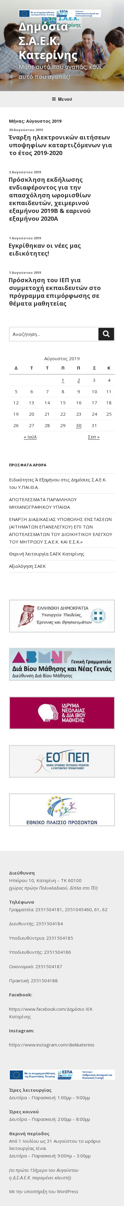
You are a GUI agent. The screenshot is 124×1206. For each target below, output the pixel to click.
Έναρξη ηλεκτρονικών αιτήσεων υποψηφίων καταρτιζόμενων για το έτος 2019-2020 (60, 145)
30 (79, 425)
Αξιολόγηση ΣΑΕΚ (27, 566)
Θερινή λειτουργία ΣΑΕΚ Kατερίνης (46, 554)
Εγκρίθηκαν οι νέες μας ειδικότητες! (44, 249)
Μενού (65, 99)
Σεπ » (94, 437)
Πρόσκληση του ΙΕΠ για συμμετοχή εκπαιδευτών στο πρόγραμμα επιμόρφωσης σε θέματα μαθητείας (54, 291)
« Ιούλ (30, 437)
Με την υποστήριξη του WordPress (43, 1191)
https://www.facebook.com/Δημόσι (45, 1009)
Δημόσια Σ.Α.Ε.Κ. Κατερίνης (48, 40)
